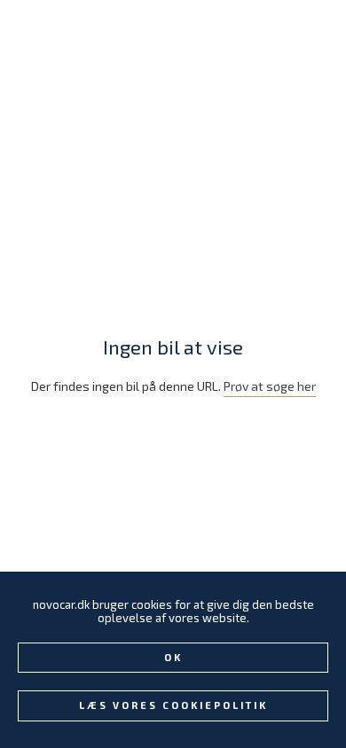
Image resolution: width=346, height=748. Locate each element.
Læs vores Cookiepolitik (173, 705)
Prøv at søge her (270, 385)
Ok (173, 657)
